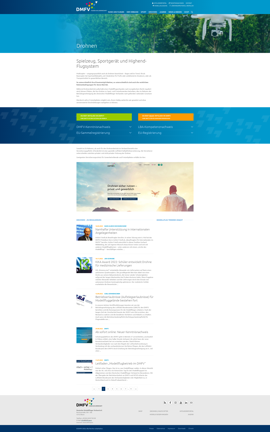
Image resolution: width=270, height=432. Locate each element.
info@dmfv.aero (86, 420)
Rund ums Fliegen (116, 12)
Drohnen (153, 12)
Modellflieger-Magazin (159, 414)
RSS (165, 403)
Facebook (170, 403)
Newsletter (191, 403)
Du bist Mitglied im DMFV (156, 117)
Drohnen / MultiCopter (159, 411)
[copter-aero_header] (135, 187)
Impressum (171, 428)
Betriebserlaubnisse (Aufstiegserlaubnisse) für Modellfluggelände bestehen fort (124, 298)
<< (94, 389)
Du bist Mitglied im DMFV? (94, 117)
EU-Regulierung (94, 220)
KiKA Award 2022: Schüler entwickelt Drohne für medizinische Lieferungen (123, 263)
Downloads (181, 428)
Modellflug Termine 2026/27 (170, 220)
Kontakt (189, 3)
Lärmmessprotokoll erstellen (182, 5)
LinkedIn (186, 403)
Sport (143, 12)
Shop (186, 12)
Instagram (175, 403)
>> (136, 389)
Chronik (191, 428)
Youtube (181, 403)
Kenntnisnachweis (177, 3)
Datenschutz (161, 428)
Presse (151, 428)
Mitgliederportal (160, 3)
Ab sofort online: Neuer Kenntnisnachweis (121, 332)
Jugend (162, 12)
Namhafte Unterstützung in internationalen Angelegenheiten (122, 231)
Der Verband (132, 12)
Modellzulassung (160, 5)
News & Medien (175, 12)
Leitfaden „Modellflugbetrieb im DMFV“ (120, 363)
